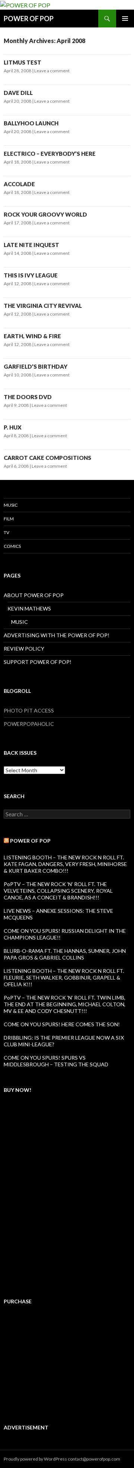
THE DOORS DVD (28, 397)
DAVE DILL (18, 92)
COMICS (12, 546)
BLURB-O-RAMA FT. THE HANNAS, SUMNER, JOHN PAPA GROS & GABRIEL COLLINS (65, 954)
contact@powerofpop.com (94, 1459)
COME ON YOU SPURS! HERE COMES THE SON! (62, 1024)
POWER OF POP (29, 18)
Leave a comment (52, 70)
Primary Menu (125, 18)
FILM (9, 518)
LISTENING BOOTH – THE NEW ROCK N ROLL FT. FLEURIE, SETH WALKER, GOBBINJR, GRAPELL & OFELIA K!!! (64, 977)
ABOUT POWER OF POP (34, 595)
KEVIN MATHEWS (29, 608)
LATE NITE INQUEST (31, 244)
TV (6, 532)
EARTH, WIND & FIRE (32, 336)
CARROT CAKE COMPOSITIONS (47, 457)
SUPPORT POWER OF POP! (37, 662)
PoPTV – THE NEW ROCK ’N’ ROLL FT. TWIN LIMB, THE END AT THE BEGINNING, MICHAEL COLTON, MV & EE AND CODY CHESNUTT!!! (64, 1004)
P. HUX (13, 427)
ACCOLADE (19, 184)
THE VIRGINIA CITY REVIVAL (43, 305)
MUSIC (10, 505)
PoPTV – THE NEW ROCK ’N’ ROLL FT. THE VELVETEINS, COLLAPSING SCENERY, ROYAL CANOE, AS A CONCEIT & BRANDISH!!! (58, 891)
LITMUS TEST (22, 62)
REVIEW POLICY (24, 648)
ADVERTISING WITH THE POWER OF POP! (56, 635)
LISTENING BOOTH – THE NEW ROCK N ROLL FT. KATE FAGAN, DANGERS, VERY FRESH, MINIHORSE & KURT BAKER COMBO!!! (65, 864)
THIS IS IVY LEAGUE (31, 275)
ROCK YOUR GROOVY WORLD (45, 214)
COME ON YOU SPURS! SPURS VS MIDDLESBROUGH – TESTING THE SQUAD (56, 1060)
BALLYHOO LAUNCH (31, 123)
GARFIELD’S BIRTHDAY (35, 366)
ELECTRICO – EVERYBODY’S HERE (50, 153)
